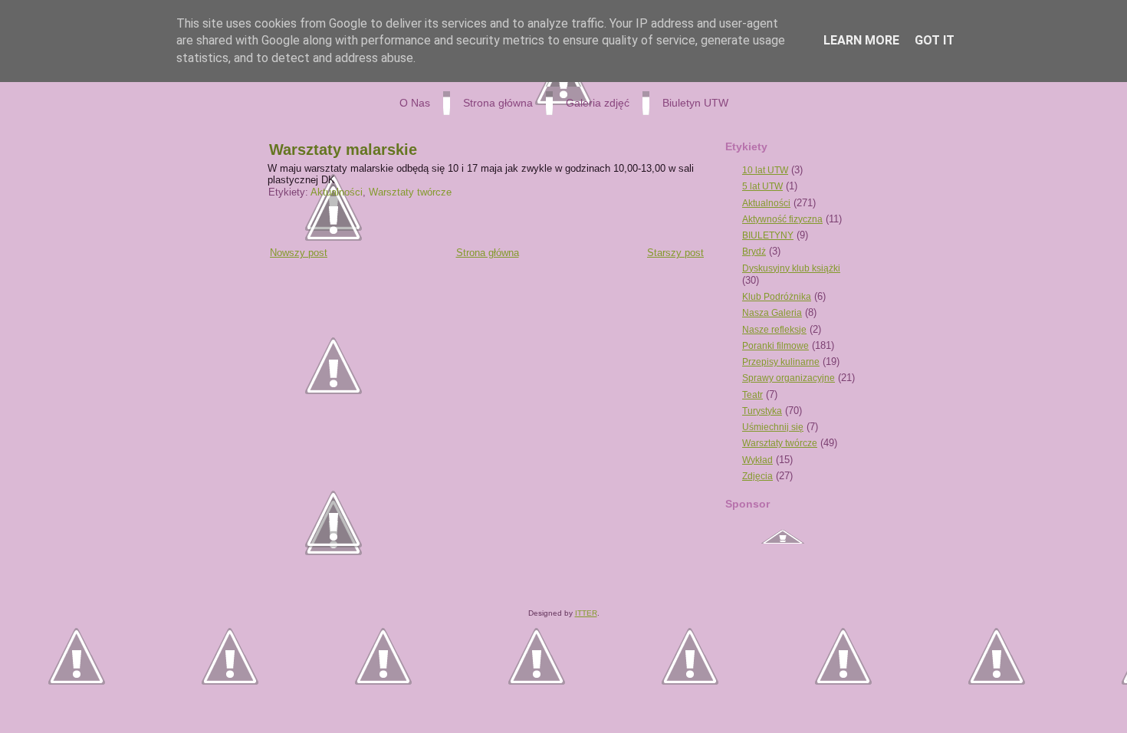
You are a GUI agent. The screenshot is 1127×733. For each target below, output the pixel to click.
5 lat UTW (762, 186)
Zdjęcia (757, 476)
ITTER (586, 613)
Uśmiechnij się (772, 427)
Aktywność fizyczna (782, 219)
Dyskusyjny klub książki (791, 268)
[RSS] (271, 585)
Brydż (754, 251)
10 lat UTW (765, 170)
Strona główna (487, 252)
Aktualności (336, 192)
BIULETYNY (768, 235)
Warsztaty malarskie (343, 149)
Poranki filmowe (775, 345)
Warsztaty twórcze (410, 192)
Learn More (861, 40)
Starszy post (675, 252)
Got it (935, 40)
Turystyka (762, 411)
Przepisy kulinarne (781, 362)
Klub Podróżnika (776, 296)
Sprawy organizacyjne (788, 378)
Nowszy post (298, 252)
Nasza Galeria (772, 312)
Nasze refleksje (774, 329)
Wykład (757, 460)
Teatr (752, 395)
